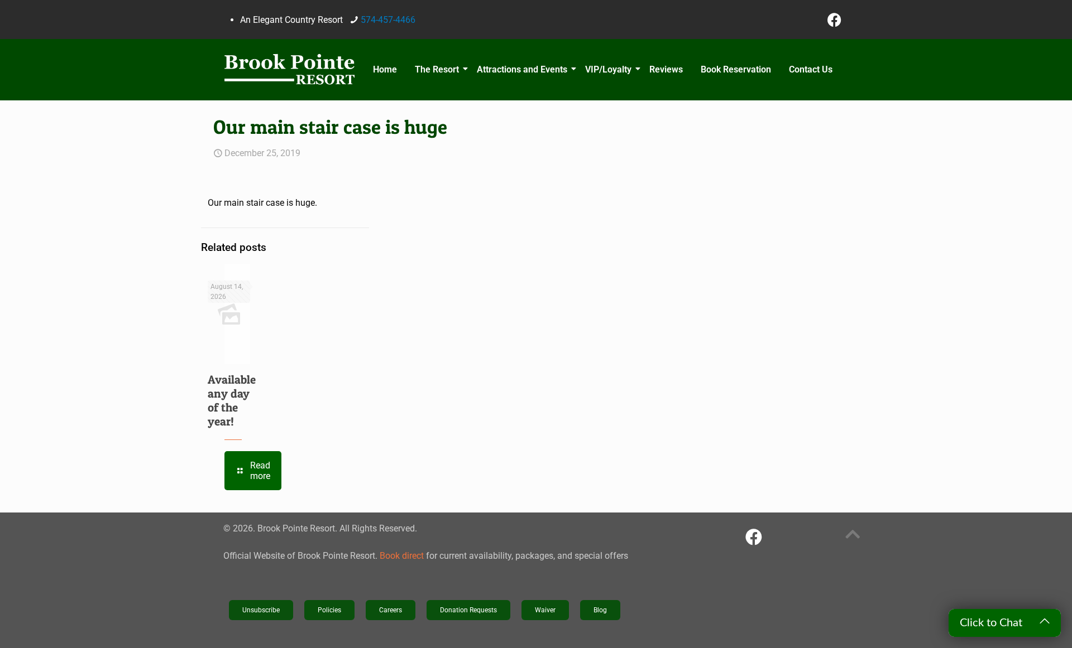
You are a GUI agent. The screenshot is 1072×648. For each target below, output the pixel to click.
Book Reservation (736, 69)
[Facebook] (835, 19)
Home (385, 69)
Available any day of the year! (232, 400)
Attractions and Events (522, 69)
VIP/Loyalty (608, 69)
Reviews (666, 69)
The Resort (437, 69)
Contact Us (810, 69)
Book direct (402, 555)
